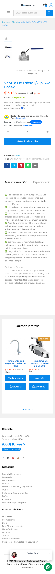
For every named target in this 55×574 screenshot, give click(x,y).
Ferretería (7, 477)
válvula (45, 159)
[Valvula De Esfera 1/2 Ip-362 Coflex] (7, 165)
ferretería (23, 159)
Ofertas (5, 535)
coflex (17, 155)
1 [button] (23, 409)
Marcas (5, 483)
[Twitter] (8, 458)
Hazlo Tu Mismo (10, 529)
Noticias (6, 532)
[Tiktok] (22, 458)
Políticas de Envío (11, 538)
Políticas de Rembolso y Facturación (20, 542)
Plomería (6, 499)
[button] (15, 386)
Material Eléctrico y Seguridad (17, 486)
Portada (6, 22)
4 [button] (31, 409)
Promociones (8, 520)
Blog (4, 523)
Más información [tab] (16, 182)
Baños (5, 496)
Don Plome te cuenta (12, 526)
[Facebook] (3, 458)
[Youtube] (12, 458)
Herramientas (9, 480)
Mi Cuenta (7, 516)
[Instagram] (17, 458)
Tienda (15, 22)
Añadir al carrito (27, 141)
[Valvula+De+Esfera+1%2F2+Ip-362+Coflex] (14, 165)
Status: (7, 97)
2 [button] (26, 409)
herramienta (35, 159)
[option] (16, 368)
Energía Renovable (11, 474)
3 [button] (29, 409)
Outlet (5, 489)
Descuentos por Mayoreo (14, 502)
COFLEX (14, 159)
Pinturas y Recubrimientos (15, 493)
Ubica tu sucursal (11, 449)
